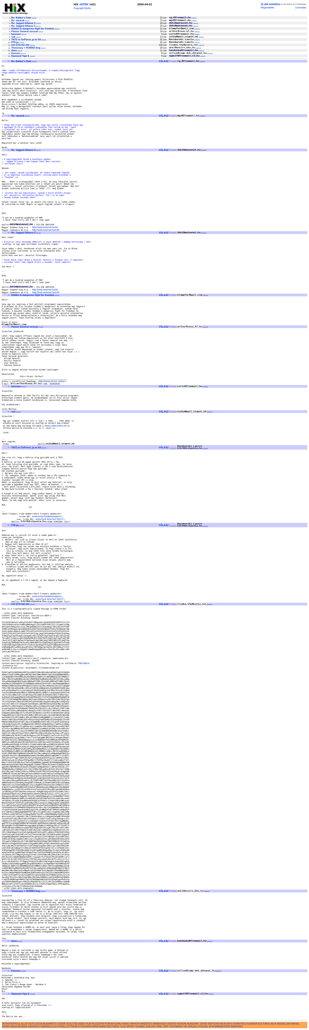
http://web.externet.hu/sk (45, 227)
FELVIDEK (79, 1023)
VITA (211, 1026)
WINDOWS (237, 1026)
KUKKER (252, 1023)
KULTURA (263, 1023)
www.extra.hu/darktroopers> (47, 516)
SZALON (150, 1026)
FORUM (109, 1023)
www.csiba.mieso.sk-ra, (57, 425)
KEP (210, 1023)
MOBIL (6, 1026)
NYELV (62, 1026)
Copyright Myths (82, 8)
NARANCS (34, 1026)
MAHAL (295, 1023)
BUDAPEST (49, 1023)
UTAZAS (192, 1026)
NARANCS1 (47, 1026)
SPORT (130, 1026)
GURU (118, 1023)
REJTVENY (113, 1026)
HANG (125, 1023)
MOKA (13, 1026)
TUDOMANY (176, 1026)
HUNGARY (193, 1023)
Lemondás (300, 7)
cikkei (194, 18)
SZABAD (140, 1026)
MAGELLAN (283, 1023)
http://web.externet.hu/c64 (45, 230)
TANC (159, 1026)
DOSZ (69, 1023)
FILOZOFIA (98, 1023)
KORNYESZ (240, 1023)
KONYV (228, 1023)
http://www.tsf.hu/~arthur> (52, 381)
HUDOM (181, 1023)
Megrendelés (267, 7)
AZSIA (39, 1023)
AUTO (31, 1023)
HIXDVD (171, 1023)
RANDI (102, 1026)
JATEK (84, 4)
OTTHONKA (84, 1026)
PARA (95, 1026)
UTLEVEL (203, 1026)
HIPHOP (134, 1023)
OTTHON (72, 1026)
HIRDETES (146, 1023)
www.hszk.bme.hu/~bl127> (50, 519)
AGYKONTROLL (11, 1023)
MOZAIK (22, 1026)
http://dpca (83, 663)
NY (56, 1026)
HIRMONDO (159, 1023)
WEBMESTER (222, 1026)
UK (185, 1026)
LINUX (272, 1023)
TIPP (165, 1026)
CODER (61, 1023)
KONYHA (218, 1023)
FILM (88, 1023)
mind (34, 18)
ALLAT (24, 1023)
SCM (123, 1026)
